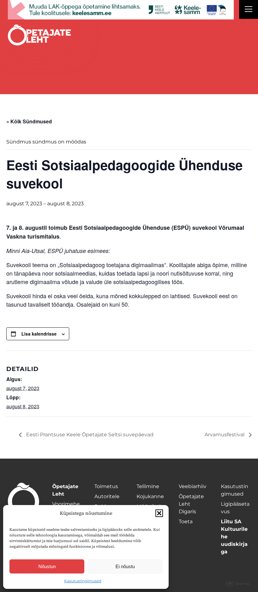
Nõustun (47, 566)
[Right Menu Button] (248, 10)
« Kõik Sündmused (29, 121)
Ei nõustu (125, 566)
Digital (239, 584)
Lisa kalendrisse (39, 334)
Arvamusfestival (225, 435)
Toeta (186, 522)
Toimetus (106, 486)
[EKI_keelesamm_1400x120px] (121, 9)
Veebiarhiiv (192, 486)
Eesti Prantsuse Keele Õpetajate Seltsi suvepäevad (89, 435)
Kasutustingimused (82, 581)
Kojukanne (150, 496)
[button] (159, 513)
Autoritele (107, 496)
